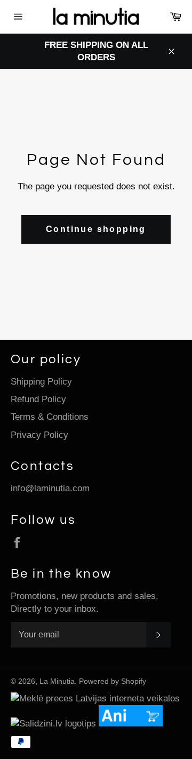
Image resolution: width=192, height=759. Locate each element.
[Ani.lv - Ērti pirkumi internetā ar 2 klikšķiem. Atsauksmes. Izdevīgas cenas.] (133, 723)
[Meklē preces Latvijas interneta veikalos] (95, 698)
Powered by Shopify (112, 681)
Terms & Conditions (50, 417)
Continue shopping (96, 229)
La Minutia (57, 681)
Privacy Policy (39, 435)
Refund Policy (38, 399)
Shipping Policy (41, 382)
